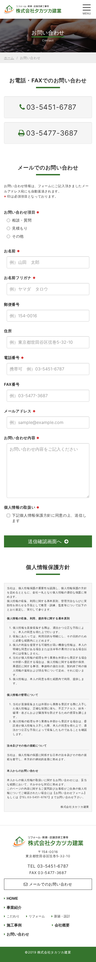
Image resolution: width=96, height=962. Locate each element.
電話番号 (14, 357)
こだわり (13, 916)
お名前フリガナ (20, 277)
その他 (18, 236)
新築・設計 (62, 916)
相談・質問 (22, 220)
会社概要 (62, 925)
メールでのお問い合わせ (50, 884)
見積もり (20, 228)
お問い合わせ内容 (22, 437)
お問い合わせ (18, 934)
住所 (8, 331)
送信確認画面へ (45, 541)
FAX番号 (12, 384)
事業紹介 (14, 907)
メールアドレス (20, 411)
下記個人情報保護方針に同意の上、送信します (49, 518)
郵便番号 (12, 304)
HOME (12, 898)
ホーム (9, 58)
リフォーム (37, 916)
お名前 (12, 251)
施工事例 (14, 925)
